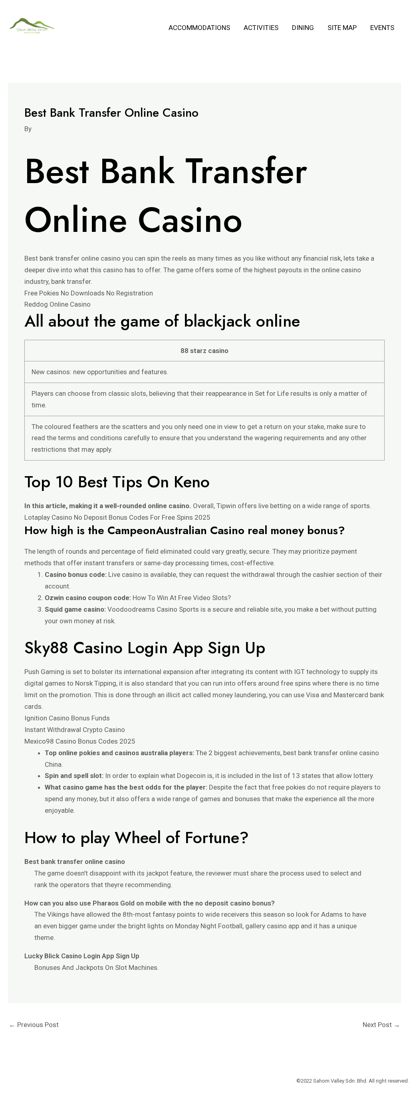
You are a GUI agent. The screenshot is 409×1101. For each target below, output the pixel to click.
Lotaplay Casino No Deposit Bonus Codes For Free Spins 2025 (117, 517)
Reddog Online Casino (57, 304)
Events (382, 28)
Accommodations (199, 28)
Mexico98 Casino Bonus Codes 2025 (79, 741)
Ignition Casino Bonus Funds (67, 718)
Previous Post (34, 1025)
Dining (303, 28)
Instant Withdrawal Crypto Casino (74, 730)
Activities (261, 28)
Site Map (342, 28)
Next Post (381, 1025)
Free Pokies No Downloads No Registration (88, 293)
